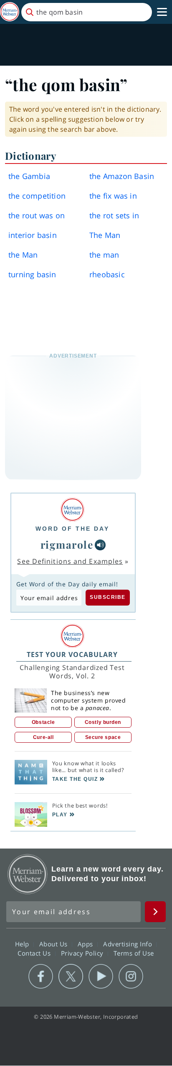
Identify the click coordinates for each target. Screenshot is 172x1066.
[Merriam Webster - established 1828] (9, 12)
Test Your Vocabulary (72, 654)
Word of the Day (72, 528)
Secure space (103, 737)
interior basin (32, 235)
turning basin (32, 274)
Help (23, 943)
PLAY (60, 815)
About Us (54, 943)
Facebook (40, 976)
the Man (23, 255)
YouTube (101, 976)
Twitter (70, 976)
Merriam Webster (27, 874)
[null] (100, 544)
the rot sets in (114, 215)
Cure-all (43, 737)
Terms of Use (134, 952)
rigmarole (67, 544)
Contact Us (35, 952)
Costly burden (103, 722)
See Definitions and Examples (70, 561)
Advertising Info (128, 943)
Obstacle (43, 722)
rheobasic (107, 274)
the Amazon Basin (121, 176)
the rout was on (36, 215)
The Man (104, 235)
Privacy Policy (83, 952)
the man (104, 255)
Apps (86, 943)
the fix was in (113, 196)
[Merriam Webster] (72, 509)
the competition (37, 196)
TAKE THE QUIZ (75, 779)
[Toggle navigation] (162, 12)
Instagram (131, 976)
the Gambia (29, 176)
